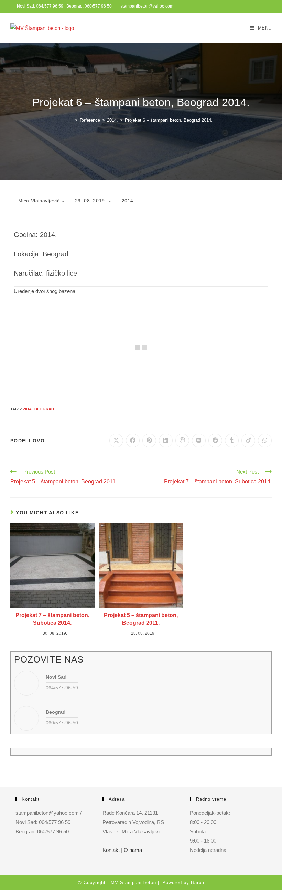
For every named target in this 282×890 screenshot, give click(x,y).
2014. (128, 200)
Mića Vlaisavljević (39, 200)
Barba (197, 882)
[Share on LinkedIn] (166, 440)
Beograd (44, 409)
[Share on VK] (199, 440)
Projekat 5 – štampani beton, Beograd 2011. (141, 619)
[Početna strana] (71, 120)
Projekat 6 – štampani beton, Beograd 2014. (169, 120)
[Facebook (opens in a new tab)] (269, 6)
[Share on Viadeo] (248, 440)
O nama (133, 850)
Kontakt (111, 850)
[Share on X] (116, 440)
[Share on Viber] (182, 440)
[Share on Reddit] (215, 440)
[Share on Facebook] (133, 440)
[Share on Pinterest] (149, 440)
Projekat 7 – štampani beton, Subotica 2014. (52, 619)
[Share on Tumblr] (232, 440)
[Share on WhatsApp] (265, 440)
